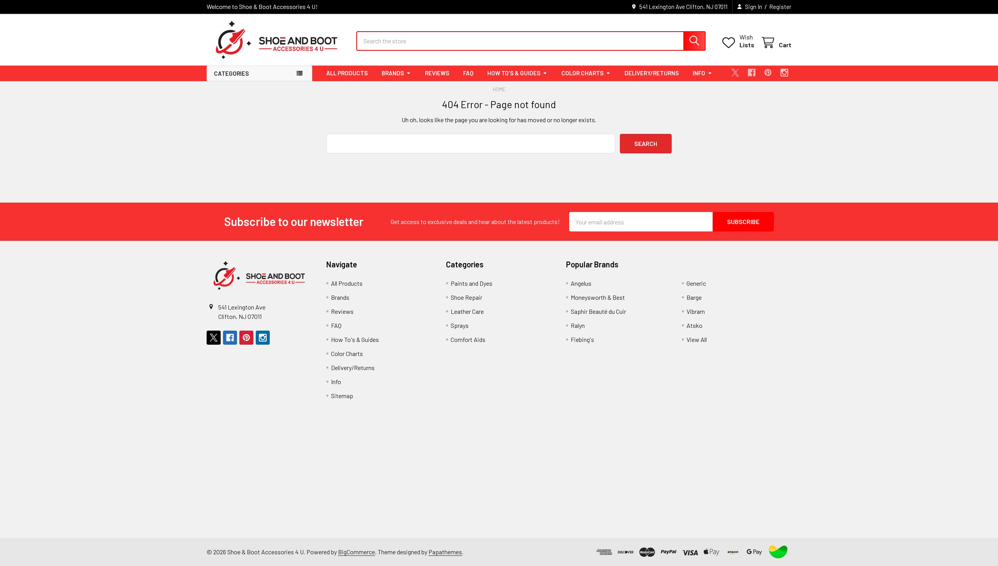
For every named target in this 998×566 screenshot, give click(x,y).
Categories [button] (231, 73)
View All (697, 339)
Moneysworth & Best (598, 297)
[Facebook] (752, 73)
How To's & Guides (513, 73)
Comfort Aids (468, 339)
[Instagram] (784, 73)
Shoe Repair (466, 297)
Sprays (460, 325)
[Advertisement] (445, 483)
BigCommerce (356, 551)
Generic (696, 283)
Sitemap (342, 395)
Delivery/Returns (652, 73)
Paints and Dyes (471, 283)
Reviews (437, 73)
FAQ (468, 73)
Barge (694, 297)
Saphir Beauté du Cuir (598, 311)
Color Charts (582, 73)
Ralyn (578, 325)
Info (699, 73)
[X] (735, 73)
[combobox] (531, 41)
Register (780, 6)
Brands (393, 73)
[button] (778, 552)
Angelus (581, 283)
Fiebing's (582, 339)
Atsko (694, 325)
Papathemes (445, 551)
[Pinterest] (768, 73)
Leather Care (467, 311)
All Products (347, 73)
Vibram (696, 311)
